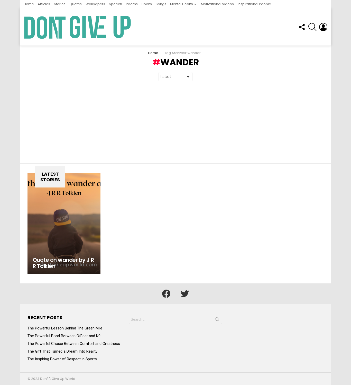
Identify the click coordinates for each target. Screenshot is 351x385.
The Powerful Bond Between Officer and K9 (63, 336)
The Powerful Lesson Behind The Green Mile (64, 328)
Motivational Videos (217, 4)
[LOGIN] (323, 27)
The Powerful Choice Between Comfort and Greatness (73, 343)
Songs (161, 4)
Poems (132, 4)
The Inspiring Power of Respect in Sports (62, 359)
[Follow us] (302, 27)
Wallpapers (95, 4)
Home (29, 4)
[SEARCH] (312, 27)
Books (147, 4)
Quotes (75, 4)
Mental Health (181, 4)
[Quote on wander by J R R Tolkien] (63, 223)
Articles (44, 4)
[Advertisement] (175, 122)
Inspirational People (254, 4)
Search (217, 320)
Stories (60, 4)
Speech (115, 4)
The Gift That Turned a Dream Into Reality (62, 351)
